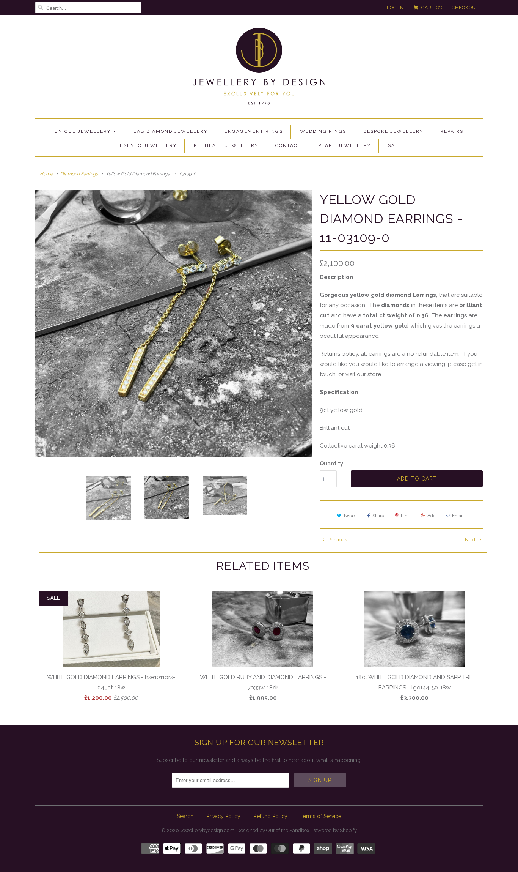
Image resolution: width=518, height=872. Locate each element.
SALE (395, 145)
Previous (336, 539)
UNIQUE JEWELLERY (82, 131)
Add (431, 515)
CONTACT (288, 145)
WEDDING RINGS (323, 131)
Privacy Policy (223, 816)
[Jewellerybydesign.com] (259, 68)
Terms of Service (320, 816)
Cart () (431, 7)
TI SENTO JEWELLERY (146, 145)
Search (185, 816)
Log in (395, 7)
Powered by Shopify (334, 830)
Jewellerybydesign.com (207, 830)
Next (471, 539)
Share (378, 515)
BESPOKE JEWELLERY (393, 131)
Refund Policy (270, 816)
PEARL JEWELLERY (344, 145)
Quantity (331, 463)
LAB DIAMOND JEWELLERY (170, 131)
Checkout (465, 7)
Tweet (349, 515)
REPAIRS (451, 131)
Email (457, 515)
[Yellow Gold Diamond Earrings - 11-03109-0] (173, 323)
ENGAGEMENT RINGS (253, 131)
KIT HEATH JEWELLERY (226, 145)
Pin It (406, 515)
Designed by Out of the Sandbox (273, 830)
